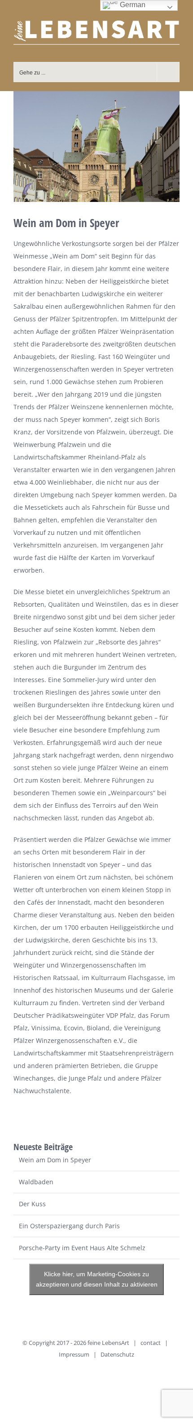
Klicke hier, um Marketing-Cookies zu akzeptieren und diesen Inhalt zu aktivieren (97, 1279)
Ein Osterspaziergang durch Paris (69, 1226)
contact (150, 1343)
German (131, 5)
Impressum (74, 1354)
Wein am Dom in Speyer (55, 1160)
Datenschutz (117, 1354)
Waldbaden (36, 1182)
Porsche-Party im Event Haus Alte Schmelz (82, 1247)
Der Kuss (32, 1204)
